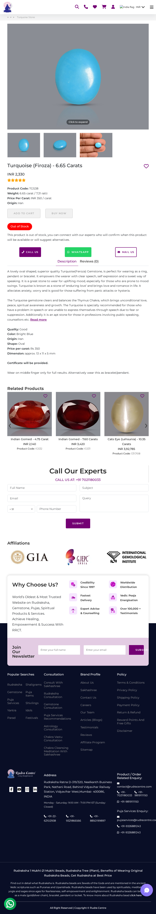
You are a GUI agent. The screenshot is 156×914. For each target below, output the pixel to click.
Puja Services (13, 701)
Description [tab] (67, 261)
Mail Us (128, 252)
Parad (11, 718)
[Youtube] (19, 789)
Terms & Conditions (131, 682)
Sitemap (86, 749)
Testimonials (89, 727)
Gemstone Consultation (53, 706)
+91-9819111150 (141, 794)
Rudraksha (14, 684)
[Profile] (113, 7)
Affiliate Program (92, 742)
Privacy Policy (127, 690)
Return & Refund (128, 712)
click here (136, 895)
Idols (29, 710)
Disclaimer (124, 731)
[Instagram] (27, 789)
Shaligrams (34, 684)
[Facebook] (11, 789)
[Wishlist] (95, 7)
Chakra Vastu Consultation (53, 738)
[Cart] (104, 7)
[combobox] (21, 509)
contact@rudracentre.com (134, 786)
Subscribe (139, 649)
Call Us (32, 252)
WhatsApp (80, 252)
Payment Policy (128, 705)
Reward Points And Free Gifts (130, 721)
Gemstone (14, 692)
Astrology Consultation (53, 728)
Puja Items (30, 693)
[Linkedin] (35, 789)
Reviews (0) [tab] (89, 261)
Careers (85, 705)
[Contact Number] (86, 7)
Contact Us (88, 697)
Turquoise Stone (26, 17)
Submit (78, 523)
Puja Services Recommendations (57, 717)
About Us (87, 682)
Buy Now (59, 213)
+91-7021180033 (124, 794)
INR (138, 7)
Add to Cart (24, 213)
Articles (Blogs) (91, 720)
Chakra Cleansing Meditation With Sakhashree (56, 751)
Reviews (86, 735)
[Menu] (152, 7)
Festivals (32, 718)
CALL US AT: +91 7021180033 (78, 480)
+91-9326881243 (131, 826)
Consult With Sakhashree (53, 684)
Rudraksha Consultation (53, 695)
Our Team (87, 712)
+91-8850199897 (98, 818)
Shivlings (32, 703)
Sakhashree (88, 690)
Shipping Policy (128, 697)
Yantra (11, 710)
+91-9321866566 (73, 818)
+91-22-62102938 (50, 818)
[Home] (7, 7)
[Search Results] (77, 7)
